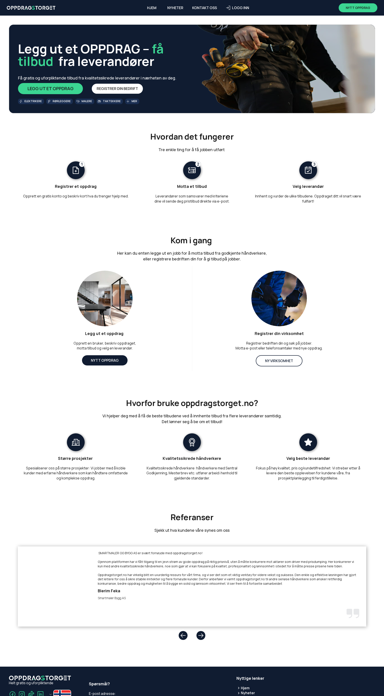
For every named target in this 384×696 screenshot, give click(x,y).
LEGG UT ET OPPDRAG (50, 88)
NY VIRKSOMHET (279, 360)
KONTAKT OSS (204, 7)
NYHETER (175, 7)
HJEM (151, 7)
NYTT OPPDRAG (105, 360)
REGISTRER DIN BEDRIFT (117, 88)
